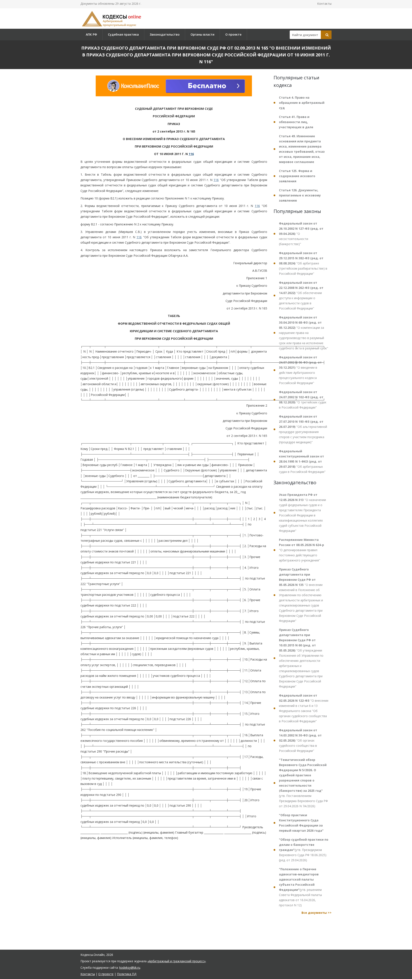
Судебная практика (123, 34)
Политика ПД (126, 974)
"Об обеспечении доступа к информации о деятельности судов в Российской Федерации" (301, 295)
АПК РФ (91, 34)
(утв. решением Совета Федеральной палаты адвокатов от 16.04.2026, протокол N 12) (300, 887)
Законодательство (165, 34)
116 (191, 154)
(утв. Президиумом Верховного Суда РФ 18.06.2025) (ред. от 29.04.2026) (303, 849)
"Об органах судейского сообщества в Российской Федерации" (300, 740)
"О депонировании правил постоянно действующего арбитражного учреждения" (301, 550)
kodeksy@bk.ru (129, 967)
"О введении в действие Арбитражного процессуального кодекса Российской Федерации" (300, 370)
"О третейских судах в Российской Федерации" (302, 399)
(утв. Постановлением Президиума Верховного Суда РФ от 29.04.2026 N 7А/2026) (303, 783)
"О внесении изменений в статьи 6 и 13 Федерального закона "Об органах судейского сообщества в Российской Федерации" (303, 708)
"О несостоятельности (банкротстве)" (301, 233)
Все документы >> (316, 913)
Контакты (324, 4)
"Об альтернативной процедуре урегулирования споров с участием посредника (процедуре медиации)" (303, 429)
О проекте (233, 34)
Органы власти (202, 34)
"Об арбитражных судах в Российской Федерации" (302, 461)
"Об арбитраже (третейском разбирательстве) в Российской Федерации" (303, 263)
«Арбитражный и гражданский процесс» (176, 961)
